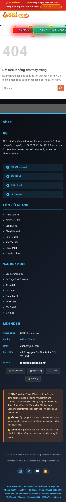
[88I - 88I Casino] (15, 15)
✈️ (29, 471)
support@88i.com (29, 346)
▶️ (45, 471)
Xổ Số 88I (10, 285)
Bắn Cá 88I (11, 307)
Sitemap (10, 312)
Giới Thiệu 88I (13, 220)
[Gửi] (61, 88)
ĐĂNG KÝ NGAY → (51, 7)
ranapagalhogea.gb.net (33, 362)
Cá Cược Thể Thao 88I (17, 279)
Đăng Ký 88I (11, 225)
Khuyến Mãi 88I (13, 253)
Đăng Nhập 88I (13, 231)
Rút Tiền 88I (12, 242)
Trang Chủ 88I (12, 214)
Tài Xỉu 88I (11, 290)
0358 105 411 (27, 339)
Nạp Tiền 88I (12, 237)
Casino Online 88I (14, 274)
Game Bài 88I (12, 296)
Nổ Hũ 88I (11, 301)
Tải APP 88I (11, 248)
